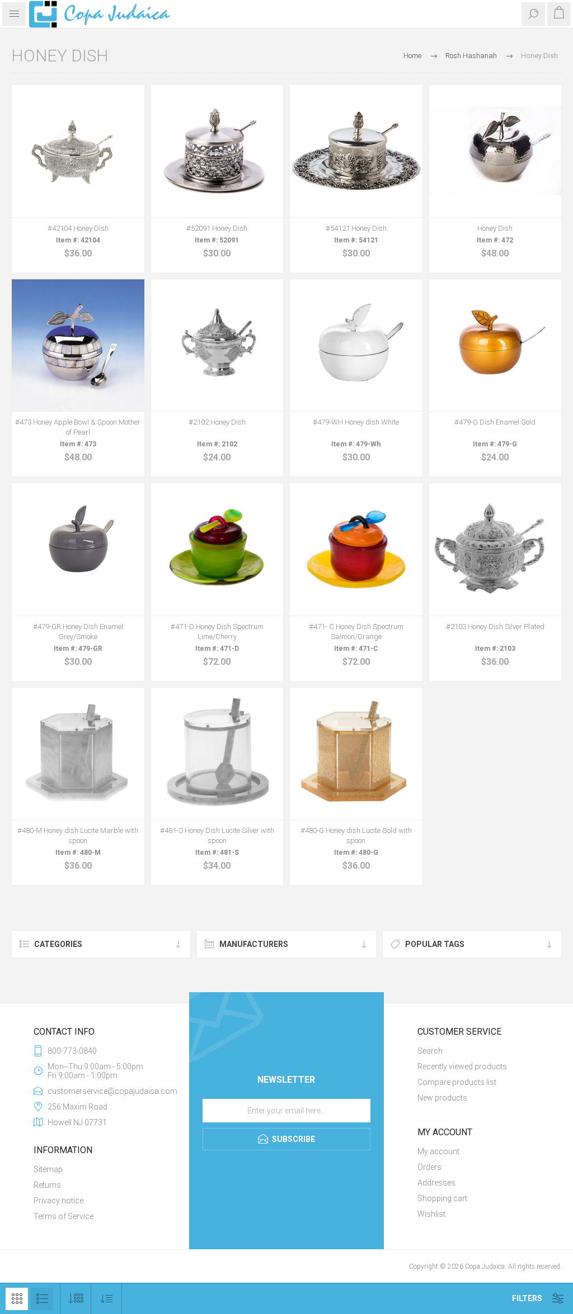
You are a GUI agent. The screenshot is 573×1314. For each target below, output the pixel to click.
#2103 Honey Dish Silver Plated (495, 626)
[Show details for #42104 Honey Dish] (78, 151)
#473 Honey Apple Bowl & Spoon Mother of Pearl (77, 427)
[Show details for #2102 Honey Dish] (217, 345)
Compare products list (456, 1082)
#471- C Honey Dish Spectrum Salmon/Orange (356, 631)
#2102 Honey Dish (217, 422)
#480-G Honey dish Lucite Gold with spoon (356, 835)
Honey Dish (495, 228)
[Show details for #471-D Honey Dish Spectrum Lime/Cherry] (217, 549)
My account (438, 1151)
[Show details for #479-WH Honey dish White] (356, 345)
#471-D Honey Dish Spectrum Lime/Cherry (217, 631)
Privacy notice (58, 1200)
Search (430, 1050)
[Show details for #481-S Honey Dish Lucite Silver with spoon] (217, 754)
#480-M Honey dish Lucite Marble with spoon (77, 835)
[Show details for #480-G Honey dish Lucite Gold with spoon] (356, 754)
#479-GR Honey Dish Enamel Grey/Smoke (78, 631)
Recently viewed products (462, 1066)
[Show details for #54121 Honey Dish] (356, 151)
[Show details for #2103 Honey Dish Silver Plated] (495, 549)
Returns (47, 1184)
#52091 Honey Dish (216, 228)
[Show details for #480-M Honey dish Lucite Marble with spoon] (78, 754)
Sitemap (48, 1169)
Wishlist (431, 1214)
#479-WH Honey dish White (356, 422)
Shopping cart (442, 1198)
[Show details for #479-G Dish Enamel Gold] (495, 345)
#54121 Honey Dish (356, 228)
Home (412, 55)
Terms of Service (63, 1216)
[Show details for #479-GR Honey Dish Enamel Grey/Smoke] (78, 549)
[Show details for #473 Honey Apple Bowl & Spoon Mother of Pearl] (78, 345)
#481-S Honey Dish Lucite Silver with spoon (217, 835)
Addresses (436, 1182)
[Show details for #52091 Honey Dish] (217, 151)
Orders (429, 1167)
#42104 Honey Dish (78, 228)
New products (442, 1097)
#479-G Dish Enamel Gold (495, 422)
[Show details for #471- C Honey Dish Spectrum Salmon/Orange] (356, 549)
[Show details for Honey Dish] (495, 151)
